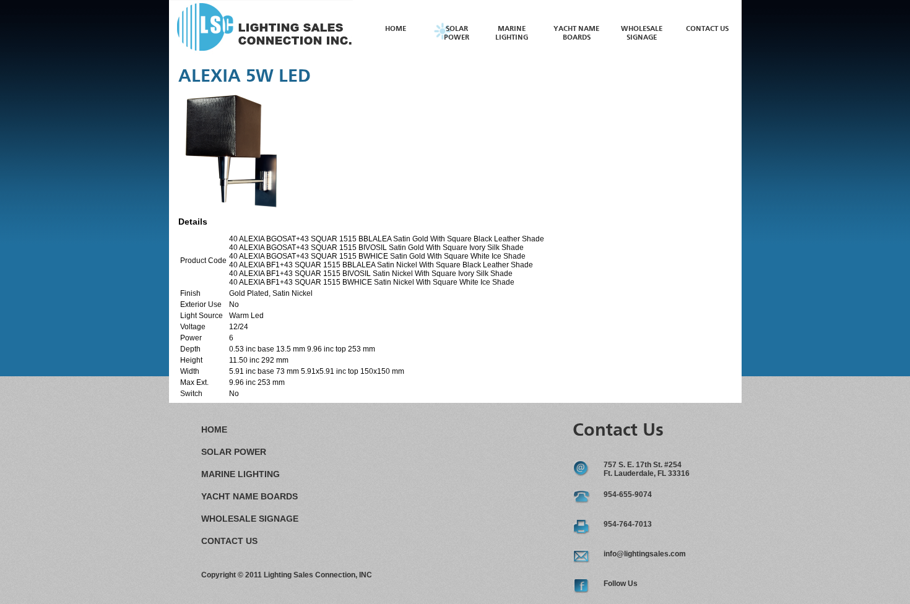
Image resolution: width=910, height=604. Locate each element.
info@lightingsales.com (645, 554)
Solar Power (233, 452)
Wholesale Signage (249, 519)
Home (395, 29)
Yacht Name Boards (249, 496)
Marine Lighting (240, 474)
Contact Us (707, 29)
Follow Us (621, 583)
